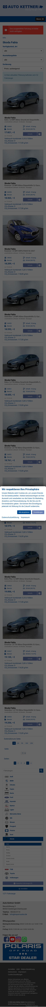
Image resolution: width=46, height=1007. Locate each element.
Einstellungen (38, 512)
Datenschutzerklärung (10, 517)
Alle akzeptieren (24, 512)
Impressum (25, 517)
